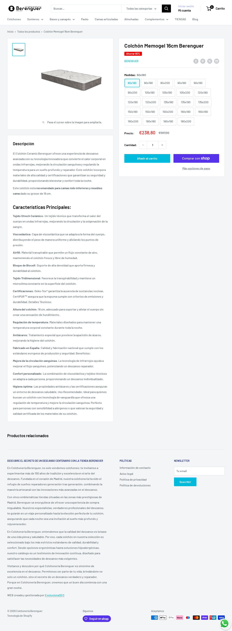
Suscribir (185, 481)
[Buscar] (166, 8)
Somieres (33, 19)
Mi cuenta (184, 10)
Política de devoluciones (135, 485)
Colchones (14, 19)
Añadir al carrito (147, 158)
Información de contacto (135, 467)
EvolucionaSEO (54, 595)
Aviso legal (126, 473)
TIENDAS (180, 19)
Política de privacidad (133, 479)
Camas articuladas (106, 19)
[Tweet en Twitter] (209, 61)
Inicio (10, 31)
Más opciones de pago (196, 168)
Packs (84, 19)
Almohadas (131, 19)
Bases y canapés (60, 19)
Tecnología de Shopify (19, 615)
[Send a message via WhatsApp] (224, 623)
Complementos (154, 19)
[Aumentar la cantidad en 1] (162, 145)
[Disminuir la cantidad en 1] (143, 145)
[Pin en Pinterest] (202, 61)
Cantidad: (130, 145)
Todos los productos (28, 31)
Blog (195, 19)
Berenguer (131, 61)
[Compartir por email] (216, 61)
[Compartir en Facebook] (195, 61)
